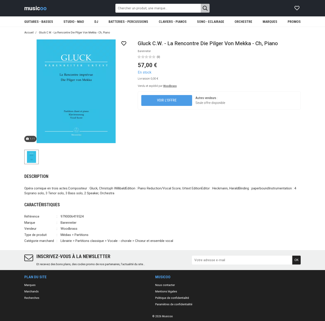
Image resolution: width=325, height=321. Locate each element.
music (35, 8)
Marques (30, 285)
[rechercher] (205, 8)
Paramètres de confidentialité (173, 304)
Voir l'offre (167, 100)
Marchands (31, 291)
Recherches (31, 298)
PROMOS (294, 22)
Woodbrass (170, 86)
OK (296, 260)
